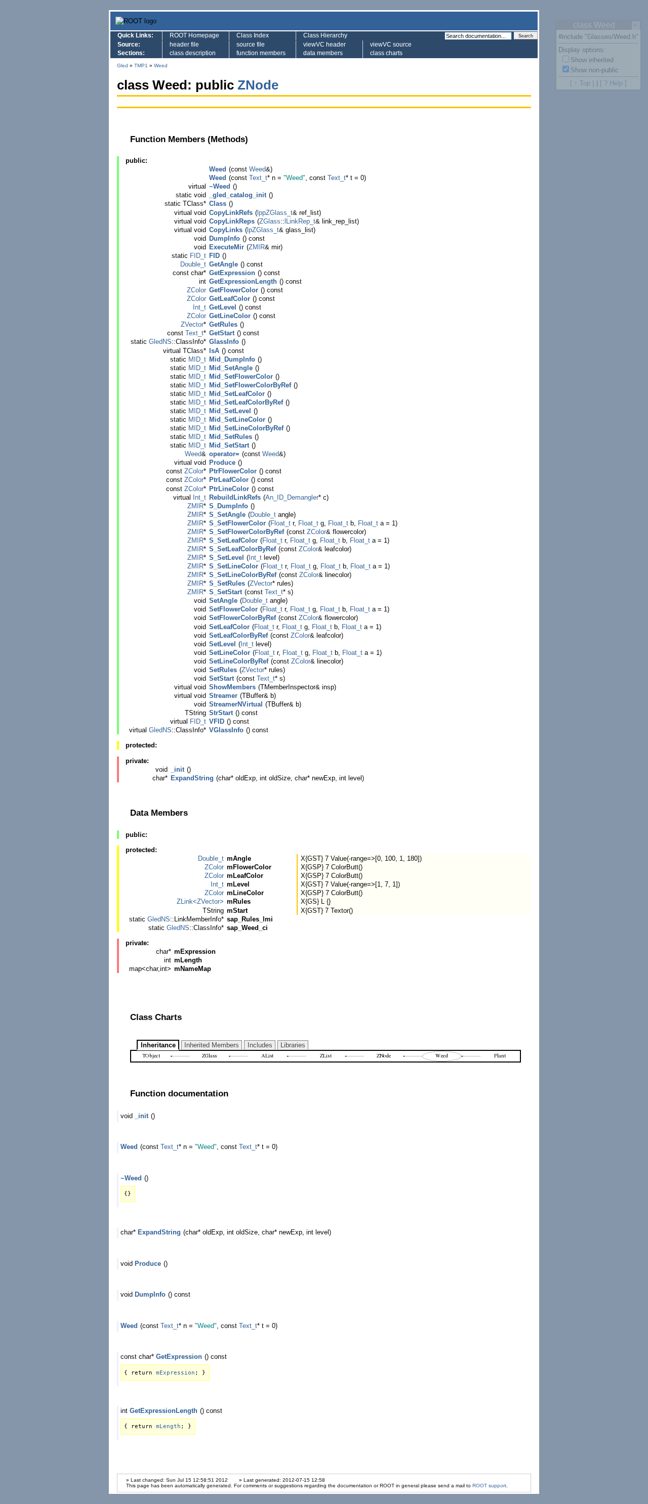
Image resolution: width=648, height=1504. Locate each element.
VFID (216, 721)
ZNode (257, 85)
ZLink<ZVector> (200, 901)
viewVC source (391, 44)
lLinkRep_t (300, 221)
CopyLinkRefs (231, 212)
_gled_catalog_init (237, 195)
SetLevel (222, 644)
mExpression (175, 1372)
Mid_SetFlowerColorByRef (250, 385)
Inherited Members (211, 1045)
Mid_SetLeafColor (237, 393)
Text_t (258, 178)
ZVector (192, 324)
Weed (161, 65)
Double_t (193, 264)
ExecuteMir (226, 247)
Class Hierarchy (325, 35)
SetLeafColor (229, 627)
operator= (224, 454)
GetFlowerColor (233, 290)
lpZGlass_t (263, 230)
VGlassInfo (226, 730)
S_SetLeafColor (233, 540)
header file (184, 44)
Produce (222, 462)
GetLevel (222, 307)
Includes (260, 1045)
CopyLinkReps (232, 221)
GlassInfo (224, 341)
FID (214, 255)
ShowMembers (232, 687)
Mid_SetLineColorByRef (246, 428)
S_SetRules (227, 583)
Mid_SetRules (230, 436)
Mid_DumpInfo (232, 359)
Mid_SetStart (229, 445)
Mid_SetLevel (230, 411)
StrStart (221, 713)
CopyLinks (225, 230)
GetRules (223, 324)
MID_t (197, 359)
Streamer (223, 695)
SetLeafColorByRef (238, 635)
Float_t (280, 523)
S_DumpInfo (228, 506)
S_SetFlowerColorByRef (246, 532)
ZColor (196, 290)
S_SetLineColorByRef (242, 575)
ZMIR (257, 247)
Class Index (252, 35)
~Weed (219, 186)
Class (217, 203)
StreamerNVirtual (236, 704)
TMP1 (141, 65)
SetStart (221, 678)
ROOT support (489, 1485)
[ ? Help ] (613, 83)
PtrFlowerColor (233, 471)
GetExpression (232, 273)
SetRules (223, 670)
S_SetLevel (226, 557)
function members (261, 53)
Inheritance (158, 1045)
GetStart (221, 333)
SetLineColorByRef (238, 661)
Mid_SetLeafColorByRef (246, 402)
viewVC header (324, 44)
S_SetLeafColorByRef (242, 549)
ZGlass (269, 221)
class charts (386, 53)
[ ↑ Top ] (582, 83)
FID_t (198, 255)
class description (193, 53)
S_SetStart (225, 592)
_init (177, 769)
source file (250, 44)
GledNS (160, 341)
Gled (122, 65)
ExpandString (192, 778)
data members (323, 53)
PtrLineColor (229, 489)
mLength (168, 1426)
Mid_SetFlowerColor (241, 376)
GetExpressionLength (243, 281)
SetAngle (223, 600)
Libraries (292, 1045)
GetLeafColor (229, 298)
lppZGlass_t (275, 212)
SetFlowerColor (233, 609)
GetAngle (223, 264)
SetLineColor (229, 652)
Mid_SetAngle (231, 368)
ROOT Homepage (194, 35)
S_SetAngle (227, 514)
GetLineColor (230, 316)
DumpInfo (224, 238)
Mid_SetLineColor (237, 419)
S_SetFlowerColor (237, 523)
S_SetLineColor (233, 566)
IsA (214, 351)
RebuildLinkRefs (235, 497)
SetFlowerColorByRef (242, 618)
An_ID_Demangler (291, 497)
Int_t (199, 307)
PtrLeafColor (229, 479)
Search (525, 35)
